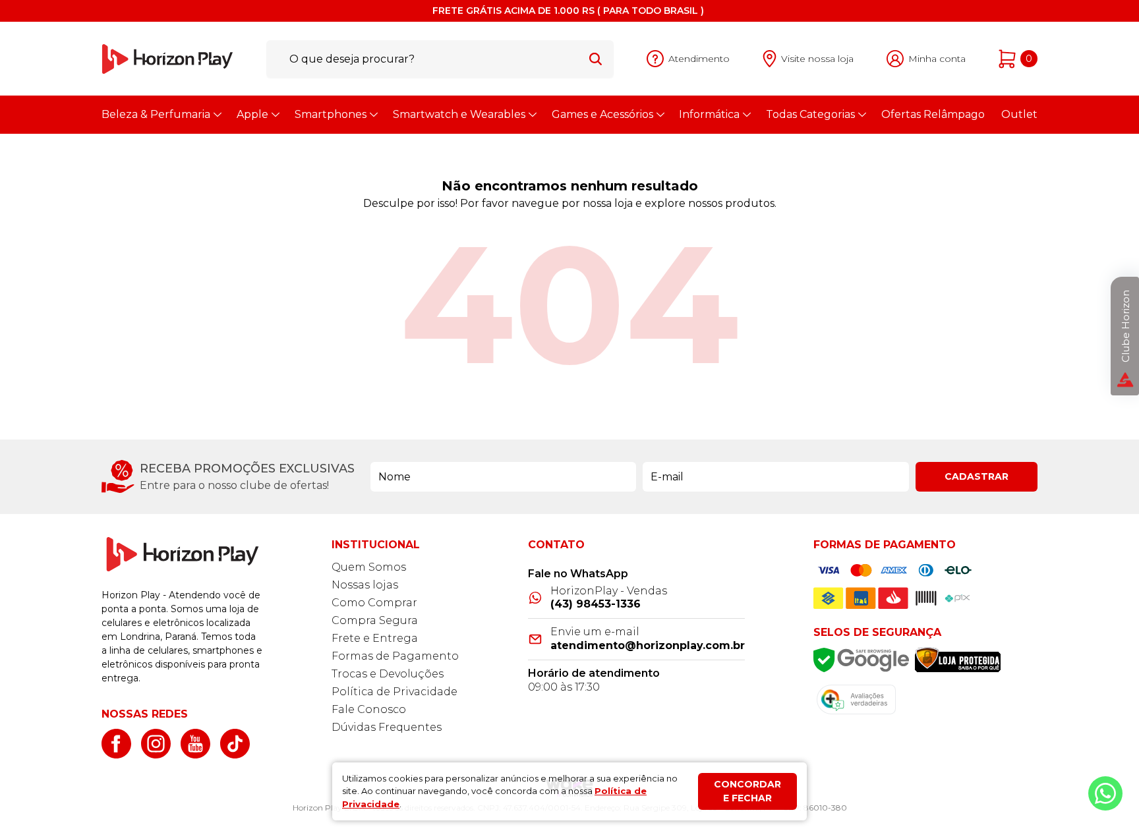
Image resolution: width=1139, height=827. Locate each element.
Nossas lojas (365, 585)
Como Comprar (374, 602)
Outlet (1019, 114)
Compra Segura (375, 620)
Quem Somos (369, 567)
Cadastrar (976, 476)
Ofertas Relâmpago (933, 114)
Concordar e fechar (747, 791)
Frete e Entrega (375, 638)
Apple (252, 114)
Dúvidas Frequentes (387, 727)
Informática (709, 114)
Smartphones (330, 114)
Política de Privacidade (394, 691)
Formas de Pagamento (395, 656)
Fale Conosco (369, 709)
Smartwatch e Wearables (459, 114)
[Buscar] (595, 58)
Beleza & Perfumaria (156, 114)
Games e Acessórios (602, 114)
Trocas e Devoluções (388, 674)
